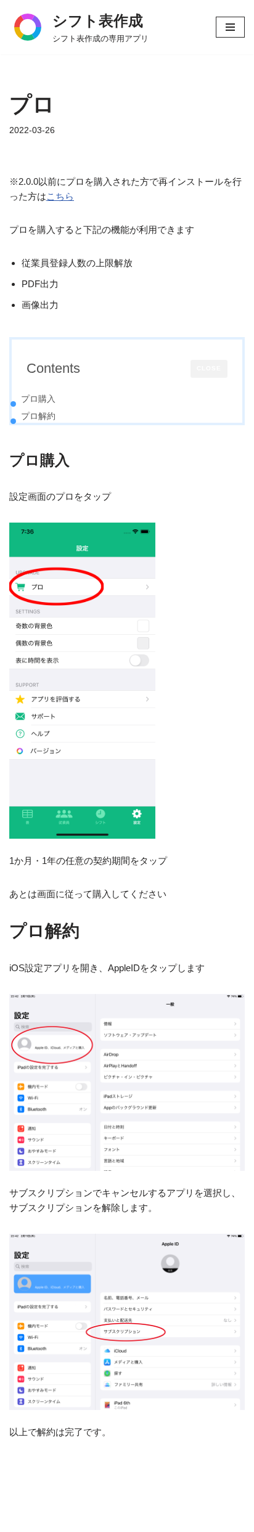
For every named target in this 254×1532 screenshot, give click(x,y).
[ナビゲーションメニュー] (230, 27)
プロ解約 (38, 416)
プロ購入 (38, 399)
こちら (60, 196)
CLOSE (209, 368)
